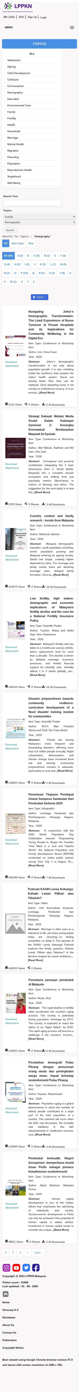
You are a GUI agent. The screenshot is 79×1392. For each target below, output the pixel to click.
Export (40, 297)
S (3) (52, 272)
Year (31, 243)
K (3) (43, 264)
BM (5, 17)
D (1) (47, 255)
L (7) (53, 264)
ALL (32, 53)
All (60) (8, 255)
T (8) (62, 272)
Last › (38, 1252)
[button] (10, 230)
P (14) (24, 272)
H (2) (17, 264)
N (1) (7, 272)
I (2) (27, 264)
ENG (12, 17)
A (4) (20, 255)
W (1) (13, 281)
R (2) (42, 272)
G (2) (7, 264)
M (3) (63, 264)
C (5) (37, 255)
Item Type (18, 243)
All (5, 243)
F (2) (63, 255)
